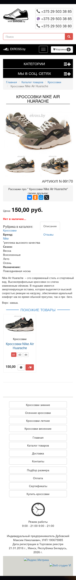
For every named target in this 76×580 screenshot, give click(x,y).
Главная (11, 82)
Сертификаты (38, 486)
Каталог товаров (32, 82)
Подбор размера (38, 470)
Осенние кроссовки (38, 413)
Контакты (38, 461)
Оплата (38, 478)
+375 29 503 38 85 (56, 11)
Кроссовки (54, 82)
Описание (50, 226)
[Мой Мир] (41, 197)
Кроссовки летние (38, 421)
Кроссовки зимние (38, 405)
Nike (6, 238)
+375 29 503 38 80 (56, 25)
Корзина (62, 49)
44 (26, 354)
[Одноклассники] (35, 197)
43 (19, 354)
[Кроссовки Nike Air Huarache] (38, 132)
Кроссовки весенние (38, 428)
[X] (46, 197)
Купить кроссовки (38, 494)
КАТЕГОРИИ (47, 63)
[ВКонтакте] (29, 197)
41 (13, 354)
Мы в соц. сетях (44, 73)
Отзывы (48, 234)
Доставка (38, 453)
